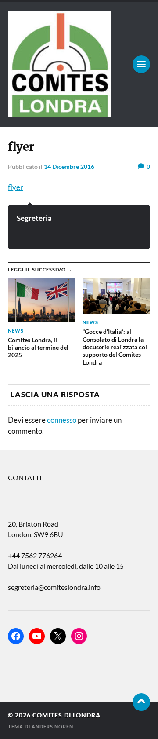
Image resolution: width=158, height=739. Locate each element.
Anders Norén (52, 726)
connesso (61, 419)
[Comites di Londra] (79, 64)
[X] (58, 636)
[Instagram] (79, 636)
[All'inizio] (141, 702)
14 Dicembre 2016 (69, 166)
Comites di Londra (66, 715)
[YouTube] (37, 636)
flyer (15, 187)
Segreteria (34, 218)
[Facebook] (16, 636)
